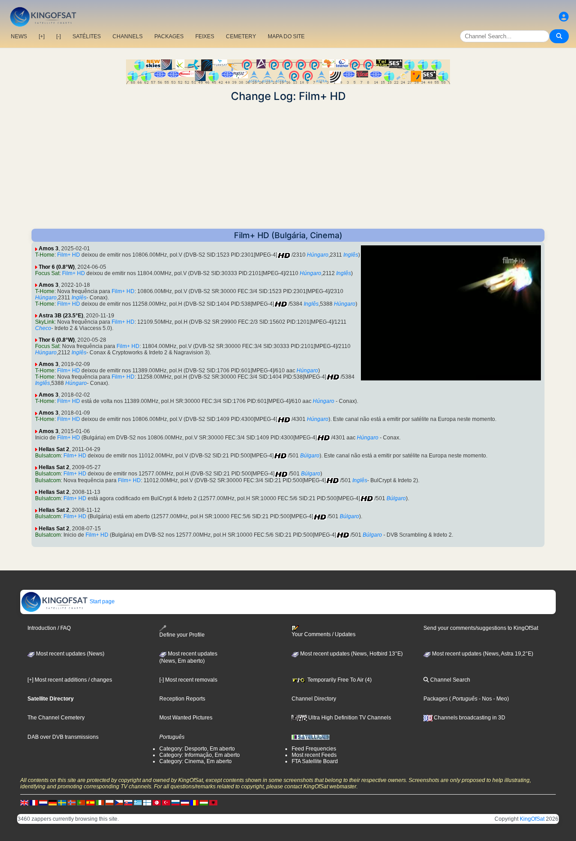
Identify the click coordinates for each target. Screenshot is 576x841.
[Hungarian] (204, 802)
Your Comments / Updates (324, 634)
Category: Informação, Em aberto (199, 755)
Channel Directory (314, 699)
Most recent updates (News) (69, 654)
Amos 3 (48, 248)
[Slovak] (128, 802)
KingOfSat (532, 819)
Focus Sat (47, 273)
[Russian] (175, 802)
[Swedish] (62, 802)
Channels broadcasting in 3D (468, 717)
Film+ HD (68, 255)
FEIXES (204, 36)
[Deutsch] (53, 802)
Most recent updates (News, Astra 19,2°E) (482, 654)
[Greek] (138, 802)
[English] (24, 802)
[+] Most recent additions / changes (69, 680)
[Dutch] (43, 802)
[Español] (90, 802)
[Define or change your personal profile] (564, 17)
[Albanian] (213, 802)
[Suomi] (147, 802)
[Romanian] (194, 802)
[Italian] (100, 802)
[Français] (34, 802)
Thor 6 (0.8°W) (57, 267)
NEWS (19, 36)
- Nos (484, 699)
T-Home (44, 255)
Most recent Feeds (314, 755)
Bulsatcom (48, 455)
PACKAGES (169, 36)
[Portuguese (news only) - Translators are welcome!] (81, 802)
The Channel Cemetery (56, 717)
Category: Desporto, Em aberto (197, 749)
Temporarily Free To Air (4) (339, 680)
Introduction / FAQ (49, 628)
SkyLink (44, 322)
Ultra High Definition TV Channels (349, 717)
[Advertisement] (288, 166)
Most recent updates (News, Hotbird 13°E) (351, 654)
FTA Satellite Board (315, 761)
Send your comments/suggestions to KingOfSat (480, 628)
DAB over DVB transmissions (63, 737)
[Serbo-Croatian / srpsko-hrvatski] (185, 802)
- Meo (499, 699)
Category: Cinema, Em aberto (195, 761)
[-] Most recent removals (188, 680)
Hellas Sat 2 (54, 449)
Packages (435, 699)
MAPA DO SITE (286, 36)
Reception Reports (182, 699)
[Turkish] (166, 802)
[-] (58, 36)
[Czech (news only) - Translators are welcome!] (119, 802)
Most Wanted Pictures (185, 717)
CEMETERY (241, 36)
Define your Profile (182, 635)
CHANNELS (127, 36)
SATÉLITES (86, 36)
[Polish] (109, 802)
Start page (101, 601)
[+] (42, 36)
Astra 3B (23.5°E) (61, 315)
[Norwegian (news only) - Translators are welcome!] (72, 802)
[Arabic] (157, 802)
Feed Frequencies (314, 749)
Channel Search (449, 680)
